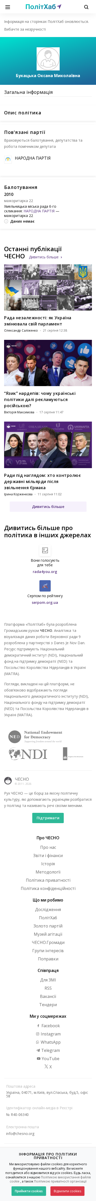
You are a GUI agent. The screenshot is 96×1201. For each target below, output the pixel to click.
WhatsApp (50, 1042)
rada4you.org (45, 571)
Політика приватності (48, 880)
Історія (48, 864)
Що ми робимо (48, 900)
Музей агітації (48, 934)
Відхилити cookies (67, 1191)
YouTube (50, 1058)
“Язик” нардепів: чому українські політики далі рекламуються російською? (40, 399)
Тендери (48, 1004)
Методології (48, 872)
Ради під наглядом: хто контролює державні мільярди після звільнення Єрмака (42, 481)
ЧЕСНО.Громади (48, 942)
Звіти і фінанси (48, 855)
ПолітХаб (48, 918)
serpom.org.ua (45, 602)
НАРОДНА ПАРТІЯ (33, 158)
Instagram (50, 1034)
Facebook (50, 1026)
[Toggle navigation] (7, 6)
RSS (48, 988)
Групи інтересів (48, 950)
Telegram (50, 1050)
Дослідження (48, 909)
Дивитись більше (44, 256)
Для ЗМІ (48, 980)
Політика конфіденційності (48, 888)
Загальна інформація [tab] (28, 92)
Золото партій (48, 926)
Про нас (48, 847)
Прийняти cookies (29, 1191)
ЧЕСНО (22, 779)
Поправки (48, 959)
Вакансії (48, 996)
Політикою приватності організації (60, 1181)
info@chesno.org (20, 1133)
